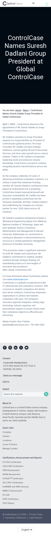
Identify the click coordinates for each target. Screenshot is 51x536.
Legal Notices (35, 517)
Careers (6, 436)
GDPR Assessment (11, 470)
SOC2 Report (8, 503)
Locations (7, 440)
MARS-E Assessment (12, 491)
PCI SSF (6, 495)
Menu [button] (44, 4)
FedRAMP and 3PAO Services (16, 486)
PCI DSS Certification (12, 462)
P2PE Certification (11, 499)
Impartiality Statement (15, 517)
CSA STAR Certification (13, 466)
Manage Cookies (10, 448)
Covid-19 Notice (10, 444)
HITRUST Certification (13, 478)
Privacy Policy (36, 514)
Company (7, 432)
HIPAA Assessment (11, 474)
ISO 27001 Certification (13, 482)
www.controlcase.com (17, 279)
